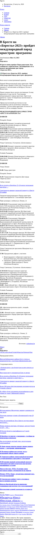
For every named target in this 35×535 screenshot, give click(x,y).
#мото (26, 508)
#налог (12, 510)
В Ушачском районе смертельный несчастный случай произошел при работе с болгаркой (16, 457)
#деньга (22, 505)
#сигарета (13, 514)
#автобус (12, 495)
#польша (19, 512)
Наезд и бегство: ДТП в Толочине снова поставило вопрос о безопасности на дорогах (15, 469)
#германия (17, 503)
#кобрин (18, 506)
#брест (2, 347)
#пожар (13, 512)
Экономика (7, 21)
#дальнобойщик (15, 505)
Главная (6, 13)
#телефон (24, 514)
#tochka (2, 495)
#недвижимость (24, 510)
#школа (2, 516)
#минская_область (19, 508)
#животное (31, 505)
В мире (6, 14)
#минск (12, 508)
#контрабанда (24, 506)
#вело (21, 500)
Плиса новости (5, 25)
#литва (2, 508)
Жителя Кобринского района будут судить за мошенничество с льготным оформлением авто (15, 360)
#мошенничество (5, 510)
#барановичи (19, 495)
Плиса (2, 9)
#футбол (29, 514)
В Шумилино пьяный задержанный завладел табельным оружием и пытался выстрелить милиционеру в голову (16, 463)
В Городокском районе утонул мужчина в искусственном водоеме (14, 480)
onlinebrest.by (30, 343)
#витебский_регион (6, 503)
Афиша (2, 37)
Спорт (6, 20)
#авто (7, 495)
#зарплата (3, 506)
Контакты (7, 6)
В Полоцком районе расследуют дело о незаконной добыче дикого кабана (13, 452)
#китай (13, 506)
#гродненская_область (5, 505)
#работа (2, 514)
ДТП (5, 16)
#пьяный (31, 512)
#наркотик (16, 510)
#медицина (7, 508)
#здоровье (9, 506)
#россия (8, 514)
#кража (30, 506)
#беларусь (6, 497)
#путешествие (26, 512)
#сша (20, 514)
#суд (17, 514)
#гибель (23, 503)
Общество (7, 18)
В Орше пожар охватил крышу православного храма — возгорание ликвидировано (16, 447)
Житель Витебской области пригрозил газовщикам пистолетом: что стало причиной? (16, 485)
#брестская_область (10, 500)
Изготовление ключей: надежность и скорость (16, 489)
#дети (26, 505)
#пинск (8, 512)
